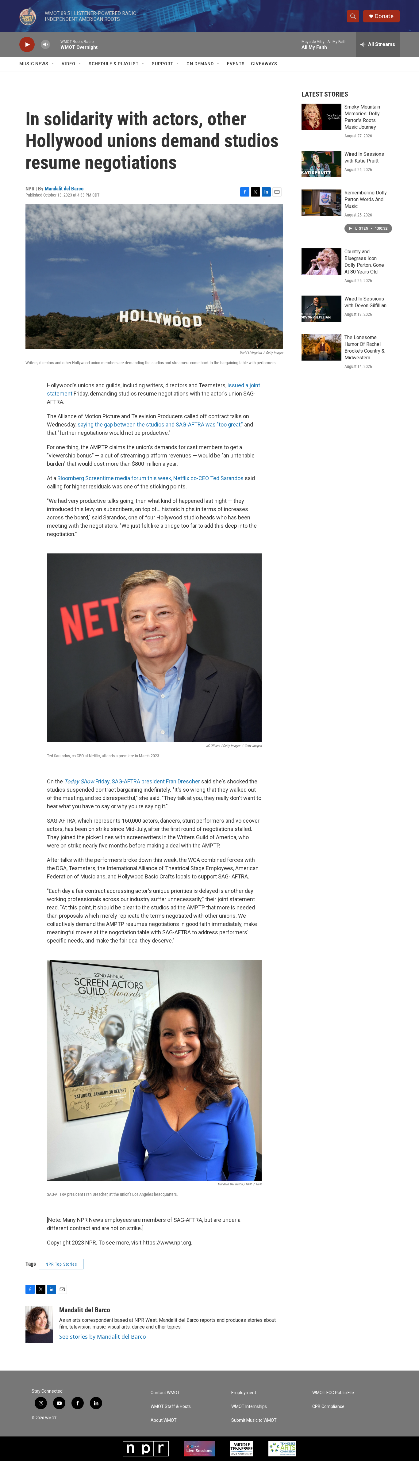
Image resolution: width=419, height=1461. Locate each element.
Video (68, 63)
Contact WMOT (165, 1392)
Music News (33, 63)
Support (162, 63)
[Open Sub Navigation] (53, 63)
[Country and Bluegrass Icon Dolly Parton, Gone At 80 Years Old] (321, 261)
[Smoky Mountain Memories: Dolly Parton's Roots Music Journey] (321, 117)
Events (236, 63)
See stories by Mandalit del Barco (102, 1336)
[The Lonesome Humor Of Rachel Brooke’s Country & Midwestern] (321, 347)
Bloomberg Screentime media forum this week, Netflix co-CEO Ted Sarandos (151, 478)
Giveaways (264, 63)
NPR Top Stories (61, 1264)
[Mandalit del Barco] (39, 1324)
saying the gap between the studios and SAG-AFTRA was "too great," (161, 424)
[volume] (45, 45)
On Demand (200, 63)
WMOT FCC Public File (333, 1392)
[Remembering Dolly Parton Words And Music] (321, 202)
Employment (243, 1392)
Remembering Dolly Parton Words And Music (365, 199)
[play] (27, 44)
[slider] (55, 44)
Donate (384, 16)
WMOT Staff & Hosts (171, 1406)
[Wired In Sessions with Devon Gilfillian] (321, 309)
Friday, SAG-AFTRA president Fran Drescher (132, 781)
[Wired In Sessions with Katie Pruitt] (321, 164)
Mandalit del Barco (64, 188)
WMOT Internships (249, 1406)
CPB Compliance (328, 1406)
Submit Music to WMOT (254, 1420)
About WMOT (164, 1420)
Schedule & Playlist (114, 63)
